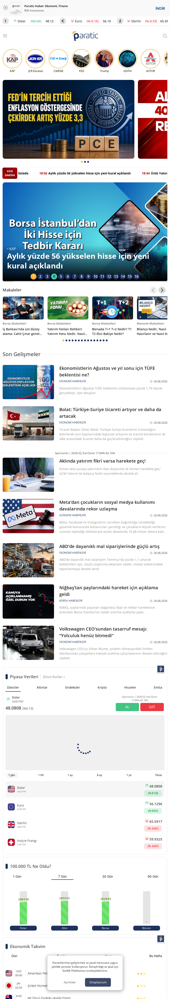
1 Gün (17, 876)
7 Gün (62, 876)
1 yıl (129, 775)
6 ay (99, 775)
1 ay (70, 775)
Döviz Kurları (53, 676)
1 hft (41, 775)
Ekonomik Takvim (27, 946)
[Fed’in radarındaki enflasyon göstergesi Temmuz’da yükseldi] (68, 119)
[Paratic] (85, 36)
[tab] (82, 162)
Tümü (158, 775)
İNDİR (160, 8)
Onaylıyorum (97, 982)
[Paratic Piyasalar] (160, 669)
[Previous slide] (153, 290)
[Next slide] (162, 290)
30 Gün (107, 876)
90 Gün (153, 876)
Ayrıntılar (70, 982)
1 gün (11, 775)
